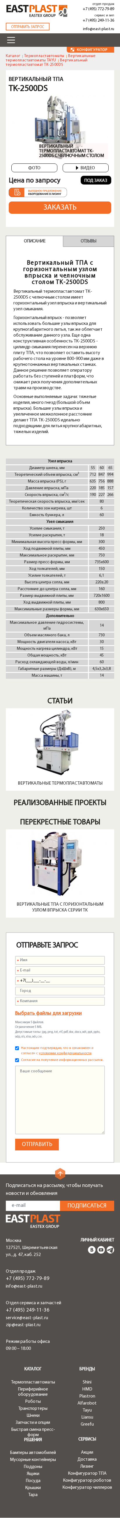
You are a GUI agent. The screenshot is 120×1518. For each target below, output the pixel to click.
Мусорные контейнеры (33, 1459)
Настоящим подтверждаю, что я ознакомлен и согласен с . (57, 1050)
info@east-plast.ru (98, 29)
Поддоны (33, 1466)
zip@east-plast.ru (23, 1325)
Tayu (87, 1410)
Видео (87, 168)
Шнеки (33, 1415)
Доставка (87, 1459)
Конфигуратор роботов (87, 1480)
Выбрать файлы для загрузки (48, 1013)
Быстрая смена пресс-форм (33, 1432)
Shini (87, 1382)
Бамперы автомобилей (33, 1452)
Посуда (33, 1481)
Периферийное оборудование (33, 1392)
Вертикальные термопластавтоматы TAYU (51, 58)
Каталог (13, 56)
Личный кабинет (97, 1240)
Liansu (87, 1417)
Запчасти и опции (33, 1422)
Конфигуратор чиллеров (87, 1487)
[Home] (37, 11)
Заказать (60, 208)
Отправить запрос (27, 27)
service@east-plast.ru (27, 1318)
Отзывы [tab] (88, 241)
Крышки (33, 1488)
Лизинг (87, 1466)
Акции (87, 1452)
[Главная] (33, 1221)
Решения (33, 1440)
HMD (87, 1389)
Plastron (87, 1396)
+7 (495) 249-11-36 (98, 20)
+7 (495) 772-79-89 (98, 9)
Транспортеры (32, 1408)
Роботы (33, 1401)
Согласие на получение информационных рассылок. (62, 1060)
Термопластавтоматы (44, 56)
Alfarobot (87, 1403)
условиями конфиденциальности (65, 1053)
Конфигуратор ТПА (87, 1473)
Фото (34, 168)
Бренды (87, 1369)
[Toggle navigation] (11, 40)
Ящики (33, 1474)
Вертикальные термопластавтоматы (60, 783)
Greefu (87, 1424)
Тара (33, 1495)
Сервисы (87, 1439)
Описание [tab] (34, 241)
